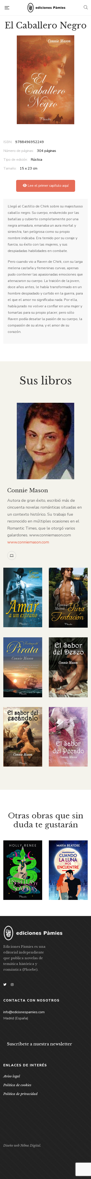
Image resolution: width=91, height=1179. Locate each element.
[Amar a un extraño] (22, 597)
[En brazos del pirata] (22, 667)
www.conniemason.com (28, 542)
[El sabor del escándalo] (22, 737)
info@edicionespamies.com (24, 1012)
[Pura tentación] (68, 597)
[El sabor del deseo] (68, 667)
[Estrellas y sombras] (22, 870)
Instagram (12, 984)
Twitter (4, 984)
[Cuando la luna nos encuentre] (68, 870)
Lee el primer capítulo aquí (47, 185)
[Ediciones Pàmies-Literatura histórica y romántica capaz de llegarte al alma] (46, 7)
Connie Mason (27, 490)
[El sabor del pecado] (68, 737)
